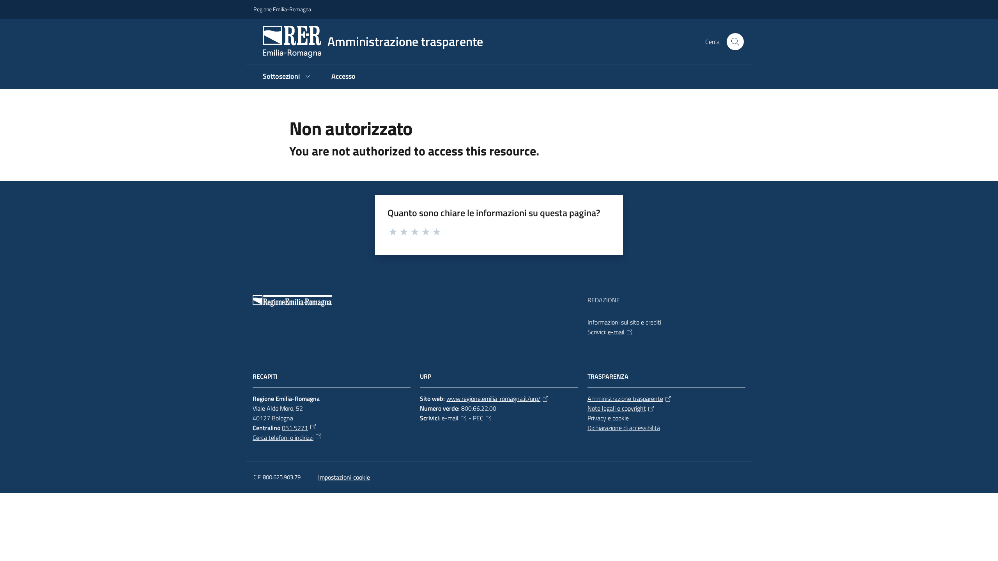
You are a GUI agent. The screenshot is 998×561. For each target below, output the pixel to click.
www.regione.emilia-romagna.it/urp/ (493, 398)
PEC (478, 418)
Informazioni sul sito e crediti (624, 322)
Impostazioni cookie (344, 477)
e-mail (616, 332)
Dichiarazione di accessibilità (623, 427)
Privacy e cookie (608, 418)
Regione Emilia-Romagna (282, 9)
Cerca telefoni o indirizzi (283, 437)
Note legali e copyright (616, 408)
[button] (735, 41)
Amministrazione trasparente (625, 398)
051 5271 (295, 427)
